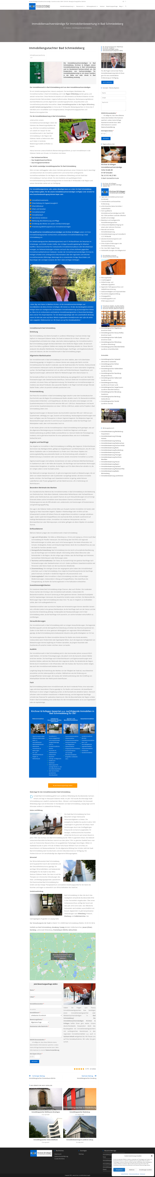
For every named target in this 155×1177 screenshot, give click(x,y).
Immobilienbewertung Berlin (110, 448)
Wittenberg (82, 914)
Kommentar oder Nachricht (39, 1026)
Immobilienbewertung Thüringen (111, 455)
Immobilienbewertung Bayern (110, 464)
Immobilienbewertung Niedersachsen (112, 443)
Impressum (142, 1174)
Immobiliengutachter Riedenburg (80, 1112)
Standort (92, 73)
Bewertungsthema (36, 1019)
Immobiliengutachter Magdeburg (111, 328)
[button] (152, 1156)
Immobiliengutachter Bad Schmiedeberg (82, 28)
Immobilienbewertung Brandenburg (112, 450)
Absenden (35, 1061)
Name (32, 990)
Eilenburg (67, 916)
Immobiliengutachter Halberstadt (111, 378)
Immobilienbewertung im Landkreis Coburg (79, 1140)
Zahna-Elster (73, 930)
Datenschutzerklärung (134, 1174)
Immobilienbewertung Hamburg (111, 441)
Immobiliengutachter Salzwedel (110, 359)
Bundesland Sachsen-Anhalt (79, 69)
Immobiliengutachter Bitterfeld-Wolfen (113, 347)
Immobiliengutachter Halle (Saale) (111, 337)
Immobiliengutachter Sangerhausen (112, 387)
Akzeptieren (119, 1170)
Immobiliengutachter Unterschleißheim (46, 1140)
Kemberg (33, 930)
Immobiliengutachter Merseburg (111, 392)
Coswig (61, 927)
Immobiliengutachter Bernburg (110, 396)
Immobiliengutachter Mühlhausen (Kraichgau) (46, 1112)
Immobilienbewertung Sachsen (110, 452)
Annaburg (55, 927)
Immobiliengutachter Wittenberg (111, 342)
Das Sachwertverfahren (39, 157)
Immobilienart (35, 1012)
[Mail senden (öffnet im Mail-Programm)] (125, 1)
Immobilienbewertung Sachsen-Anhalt (112, 445)
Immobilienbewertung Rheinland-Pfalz (112, 469)
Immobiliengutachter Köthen (110, 364)
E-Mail (32, 997)
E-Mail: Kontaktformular (110, 178)
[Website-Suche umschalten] (125, 6)
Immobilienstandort (37, 1004)
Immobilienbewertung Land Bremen (112, 476)
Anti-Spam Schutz (36, 1054)
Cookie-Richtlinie (124, 1174)
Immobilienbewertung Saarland (110, 466)
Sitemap (81, 1154)
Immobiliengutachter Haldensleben (112, 368)
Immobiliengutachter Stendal (110, 401)
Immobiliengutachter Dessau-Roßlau (112, 333)
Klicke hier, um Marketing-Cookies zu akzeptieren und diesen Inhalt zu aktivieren (63, 283)
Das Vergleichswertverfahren (41, 160)
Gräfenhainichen (80, 916)
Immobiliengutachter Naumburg (111, 373)
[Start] (64, 28)
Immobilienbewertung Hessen (110, 462)
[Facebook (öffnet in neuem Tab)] (123, 1)
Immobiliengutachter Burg (109, 382)
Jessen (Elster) (87, 927)
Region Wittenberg (72, 94)
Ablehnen (131, 1170)
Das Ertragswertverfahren (40, 163)
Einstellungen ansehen (145, 1170)
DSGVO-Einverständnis (38, 1040)
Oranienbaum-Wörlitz (60, 930)
